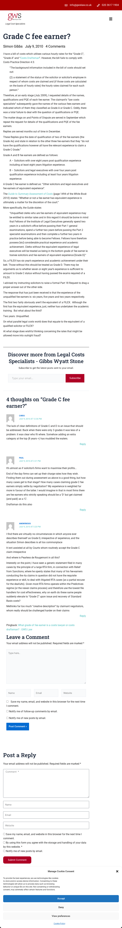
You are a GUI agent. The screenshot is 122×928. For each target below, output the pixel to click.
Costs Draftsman (29, 58)
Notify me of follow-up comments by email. (33, 711)
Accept (61, 898)
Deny (61, 907)
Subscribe (75, 378)
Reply (83, 444)
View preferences (61, 916)
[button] (117, 871)
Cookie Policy (59, 923)
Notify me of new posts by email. (27, 718)
